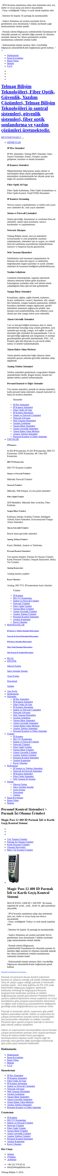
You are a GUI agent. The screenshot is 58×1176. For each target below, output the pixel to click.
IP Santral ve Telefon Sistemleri (28, 768)
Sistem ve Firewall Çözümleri (27, 415)
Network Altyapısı (21, 418)
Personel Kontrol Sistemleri (26, 617)
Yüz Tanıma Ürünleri (17, 839)
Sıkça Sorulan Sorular (23, 787)
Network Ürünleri (21, 603)
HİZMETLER (14, 142)
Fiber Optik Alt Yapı (22, 410)
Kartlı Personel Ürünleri (18, 844)
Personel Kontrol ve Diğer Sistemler (30, 436)
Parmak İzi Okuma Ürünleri (20, 842)
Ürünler (10, 734)
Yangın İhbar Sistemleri (24, 426)
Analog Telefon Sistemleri (25, 434)
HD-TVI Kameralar (22, 598)
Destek (10, 781)
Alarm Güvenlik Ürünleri (25, 611)
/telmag (10, 1154)
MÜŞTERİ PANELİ (11, 137)
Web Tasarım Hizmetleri (24, 420)
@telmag (11, 1157)
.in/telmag (11, 1159)
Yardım (16, 795)
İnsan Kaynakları (15, 58)
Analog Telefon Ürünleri (24, 614)
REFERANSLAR (16, 625)
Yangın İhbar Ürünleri (23, 609)
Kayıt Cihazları (20, 622)
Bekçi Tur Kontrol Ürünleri (20, 850)
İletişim (10, 63)
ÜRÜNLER (13, 439)
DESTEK (12, 661)
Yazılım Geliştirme (21, 423)
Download (18, 792)
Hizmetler (11, 696)
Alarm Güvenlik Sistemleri (25, 428)
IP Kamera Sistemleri (23, 407)
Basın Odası (13, 60)
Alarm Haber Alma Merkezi (26, 431)
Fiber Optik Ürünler (22, 606)
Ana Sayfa (12, 691)
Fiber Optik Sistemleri (23, 776)
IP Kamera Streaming (23, 412)
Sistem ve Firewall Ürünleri (26, 601)
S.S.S (9, 66)
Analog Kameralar (21, 619)
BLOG (10, 658)
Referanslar (12, 765)
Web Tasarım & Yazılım (24, 779)
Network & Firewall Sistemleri (27, 771)
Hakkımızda (13, 55)
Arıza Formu (19, 789)
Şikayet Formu (20, 784)
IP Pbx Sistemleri (21, 404)
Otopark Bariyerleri (16, 847)
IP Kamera (18, 595)
